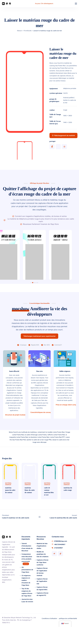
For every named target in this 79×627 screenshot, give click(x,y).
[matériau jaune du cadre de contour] (10, 471)
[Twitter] (58, 146)
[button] (32, 282)
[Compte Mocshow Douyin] (60, 553)
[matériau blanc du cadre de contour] (30, 471)
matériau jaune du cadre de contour (10, 490)
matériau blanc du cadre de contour (30, 490)
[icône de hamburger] (76, 3)
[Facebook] (52, 146)
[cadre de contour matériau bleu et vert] (49, 471)
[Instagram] (64, 146)
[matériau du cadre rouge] (69, 471)
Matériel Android (8, 483)
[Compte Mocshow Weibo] (54, 553)
